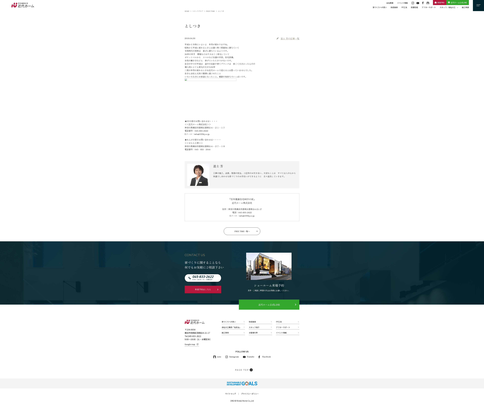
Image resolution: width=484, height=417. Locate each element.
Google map (190, 344)
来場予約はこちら (203, 289)
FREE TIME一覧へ (242, 231)
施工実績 (465, 7)
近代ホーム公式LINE (459, 2)
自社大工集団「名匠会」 (231, 327)
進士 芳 (290, 38)
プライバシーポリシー (250, 393)
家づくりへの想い (380, 7)
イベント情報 (402, 3)
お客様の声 (253, 332)
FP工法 (404, 7)
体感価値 (394, 7)
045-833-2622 (194, 336)
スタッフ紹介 (254, 327)
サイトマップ (230, 393)
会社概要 (389, 3)
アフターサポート (429, 7)
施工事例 (225, 332)
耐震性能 (414, 7)
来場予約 (440, 2)
